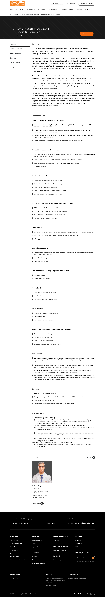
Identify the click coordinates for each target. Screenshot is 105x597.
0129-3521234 (16, 523)
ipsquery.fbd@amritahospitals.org (81, 523)
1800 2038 (51, 523)
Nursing (34, 560)
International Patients (59, 550)
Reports (12, 553)
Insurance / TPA (15, 556)
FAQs (76, 547)
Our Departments (37, 540)
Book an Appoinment (59, 560)
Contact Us (78, 543)
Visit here (56, 540)
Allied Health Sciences (38, 563)
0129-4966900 (28, 523)
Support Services (37, 547)
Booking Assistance (86, 3)
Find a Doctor (14, 540)
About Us (78, 540)
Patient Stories (14, 547)
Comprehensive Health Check (18, 560)
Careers (34, 543)
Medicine (34, 556)
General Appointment (16, 543)
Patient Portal (14, 550)
